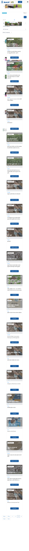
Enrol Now (14, 294)
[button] (20, 2)
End (9, 519)
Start (4, 516)
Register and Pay (14, 57)
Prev (9, 516)
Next (4, 519)
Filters (25, 13)
